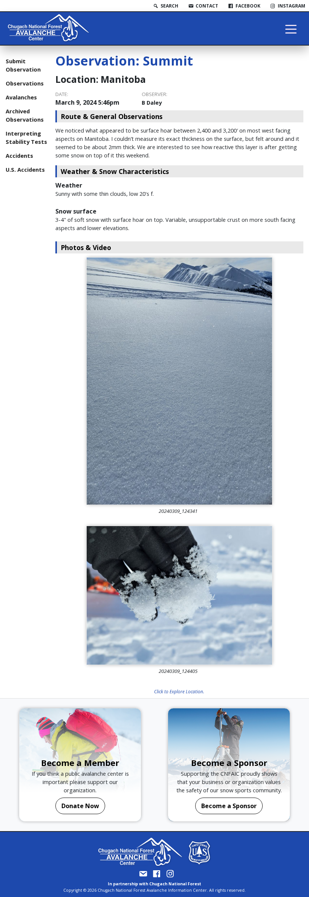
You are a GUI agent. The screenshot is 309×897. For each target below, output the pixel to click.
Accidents (19, 155)
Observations (25, 83)
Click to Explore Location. (179, 691)
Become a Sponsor (229, 806)
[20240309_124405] (179, 595)
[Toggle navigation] (290, 28)
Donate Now (80, 806)
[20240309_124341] (179, 381)
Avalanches (21, 97)
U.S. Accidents (25, 169)
